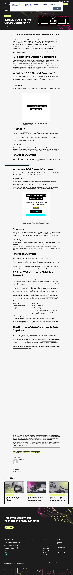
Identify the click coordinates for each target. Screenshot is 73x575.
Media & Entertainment (36, 452)
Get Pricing (63, 3)
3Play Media (8, 26)
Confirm (57, 8)
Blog (6, 10)
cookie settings (24, 5)
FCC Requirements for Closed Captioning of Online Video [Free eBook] (36, 34)
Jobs (60, 1)
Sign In (67, 1)
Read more (10, 490)
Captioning (19, 452)
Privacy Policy (31, 4)
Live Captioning (26, 452)
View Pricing (9, 527)
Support (63, 1)
